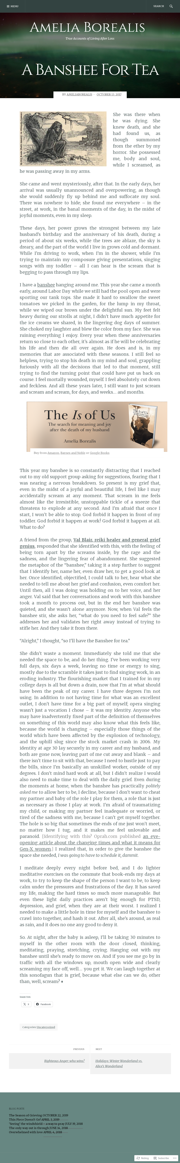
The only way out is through (29, 1128)
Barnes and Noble (72, 453)
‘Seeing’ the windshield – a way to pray (37, 1123)
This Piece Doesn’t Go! (25, 1119)
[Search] (171, 6)
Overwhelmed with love (26, 1132)
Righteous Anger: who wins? (64, 1061)
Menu (14, 6)
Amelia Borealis (87, 27)
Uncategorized (46, 1027)
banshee (46, 285)
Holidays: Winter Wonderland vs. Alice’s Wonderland (118, 1063)
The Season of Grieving (25, 1115)
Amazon (53, 453)
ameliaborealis (79, 94)
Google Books (100, 453)
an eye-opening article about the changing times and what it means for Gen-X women (90, 843)
